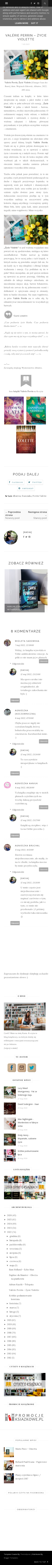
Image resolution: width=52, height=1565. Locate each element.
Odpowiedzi (18, 663)
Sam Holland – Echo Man (21, 1269)
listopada (14, 1240)
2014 (9, 1349)
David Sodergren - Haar (28, 1104)
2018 (9, 1332)
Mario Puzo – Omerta (26, 1449)
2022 (9, 1232)
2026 (9, 1215)
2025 (9, 1219)
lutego (13, 1311)
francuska (26, 496)
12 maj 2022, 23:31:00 (30, 882)
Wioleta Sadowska (27, 641)
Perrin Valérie (39, 496)
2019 (9, 1328)
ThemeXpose (25, 1554)
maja (12, 1265)
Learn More (21, 23)
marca (13, 1307)
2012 (9, 1357)
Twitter (37, 482)
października (16, 1244)
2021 (9, 1320)
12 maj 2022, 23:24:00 (30, 754)
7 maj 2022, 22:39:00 (24, 645)
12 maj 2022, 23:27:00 (30, 820)
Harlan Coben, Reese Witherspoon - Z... (18, 608)
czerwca (14, 1261)
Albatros (17, 496)
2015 (9, 1345)
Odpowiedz (44, 661)
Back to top (40, 1562)
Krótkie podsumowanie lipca (28, 1153)
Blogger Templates (11, 1558)
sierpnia (14, 1253)
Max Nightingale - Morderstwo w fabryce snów (28, 1122)
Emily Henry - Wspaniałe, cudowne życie (27, 1138)
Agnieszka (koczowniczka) (25, 712)
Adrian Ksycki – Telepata (21, 1284)
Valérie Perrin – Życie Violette (24, 1290)
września (14, 1248)
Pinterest (28, 488)
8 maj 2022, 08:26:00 (24, 787)
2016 (9, 1341)
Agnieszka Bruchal (27, 845)
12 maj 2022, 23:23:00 (30, 674)
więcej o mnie (11, 1047)
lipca (12, 1257)
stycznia (14, 1316)
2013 (9, 1353)
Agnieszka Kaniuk (26, 783)
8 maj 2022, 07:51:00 (24, 718)
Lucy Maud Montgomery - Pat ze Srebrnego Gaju (27, 1091)
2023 (9, 1228)
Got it (34, 23)
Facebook (17, 482)
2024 (9, 1223)
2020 (9, 1324)
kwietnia (14, 1303)
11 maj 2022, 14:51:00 (24, 850)
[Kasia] (27, 532)
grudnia (13, 1236)
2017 (9, 1337)
